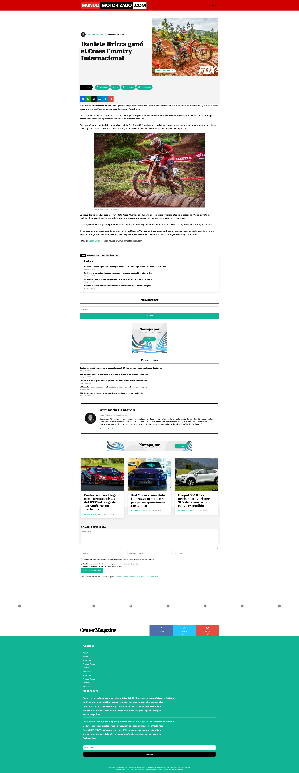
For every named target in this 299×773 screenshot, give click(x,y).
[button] (214, 5)
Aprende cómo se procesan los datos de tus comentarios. (136, 577)
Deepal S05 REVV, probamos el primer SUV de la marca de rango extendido (118, 279)
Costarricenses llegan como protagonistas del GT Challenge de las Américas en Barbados (125, 266)
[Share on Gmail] (111, 99)
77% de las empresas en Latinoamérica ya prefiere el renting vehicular (112, 393)
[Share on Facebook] (82, 99)
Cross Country (93, 255)
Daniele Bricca (108, 255)
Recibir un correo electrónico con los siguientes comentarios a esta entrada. (111, 564)
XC (117, 255)
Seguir (184, 625)
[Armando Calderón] (83, 34)
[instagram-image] (19, 606)
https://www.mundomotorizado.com (114, 415)
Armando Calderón (95, 34)
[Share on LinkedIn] (99, 99)
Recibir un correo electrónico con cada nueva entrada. (103, 567)
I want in (149, 316)
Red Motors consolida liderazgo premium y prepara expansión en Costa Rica (118, 273)
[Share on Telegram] (105, 99)
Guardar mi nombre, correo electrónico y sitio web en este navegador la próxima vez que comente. (119, 559)
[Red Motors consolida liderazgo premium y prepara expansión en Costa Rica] (149, 474)
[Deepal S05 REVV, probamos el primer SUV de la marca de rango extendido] (196, 474)
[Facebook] (100, 428)
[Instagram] (104, 428)
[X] (113, 428)
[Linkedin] (108, 428)
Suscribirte (207, 625)
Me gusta (161, 625)
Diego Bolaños (96, 240)
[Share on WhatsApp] (88, 99)
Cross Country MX (165, 71)
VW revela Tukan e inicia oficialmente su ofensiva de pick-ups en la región (117, 285)
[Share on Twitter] (94, 99)
